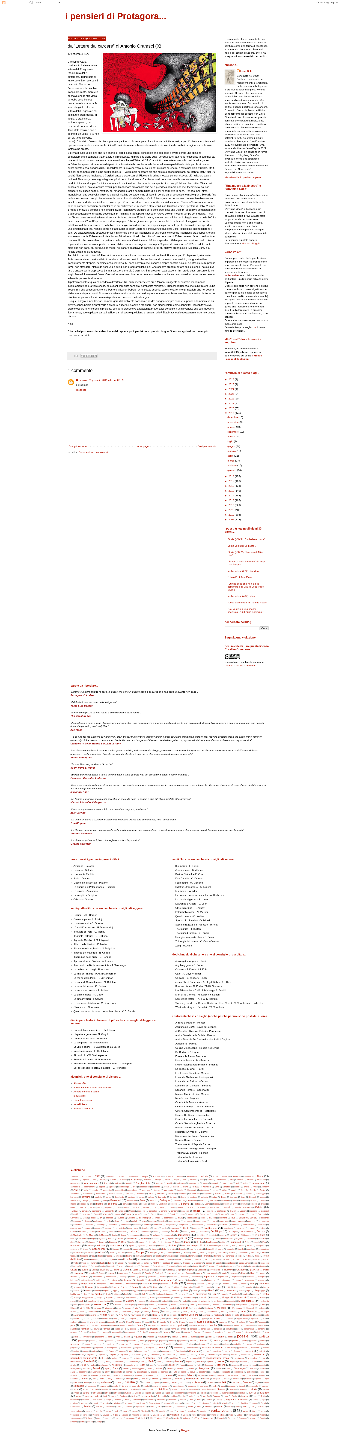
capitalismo (221, 1211)
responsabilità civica (217, 1357)
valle (117, 1411)
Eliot (233, 1246)
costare (196, 1228)
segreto (201, 1375)
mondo (184, 1307)
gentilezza (132, 1266)
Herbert (73, 1277)
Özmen (182, 1322)
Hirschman (97, 1277)
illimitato (163, 1277)
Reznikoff (89, 1361)
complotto (224, 1221)
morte (103, 1311)
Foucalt (236, 1259)
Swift (105, 1396)
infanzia (126, 1280)
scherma (251, 1372)
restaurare (239, 1358)
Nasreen (232, 1311)
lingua (248, 1291)
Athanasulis (192, 1190)
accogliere (133, 1176)
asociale (95, 1190)
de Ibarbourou (247, 1231)
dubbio (223, 1242)
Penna (173, 1329)
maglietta (109, 1298)
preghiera (136, 1344)
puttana (122, 1351)
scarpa (154, 1372)
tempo (108, 1400)
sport (76, 1389)
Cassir (154, 1214)
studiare (127, 1393)
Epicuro (115, 1249)
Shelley (206, 1379)
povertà (74, 1344)
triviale (225, 1403)
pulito (94, 1351)
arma (217, 1187)
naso (223, 1311)
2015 (231, 490)
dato (185, 1231)
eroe (191, 1249)
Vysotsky (130, 1418)
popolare (152, 1341)
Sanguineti (204, 1368)
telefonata (74, 1400)
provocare (242, 1348)
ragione (113, 1355)
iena (133, 1277)
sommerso (104, 1386)
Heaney (262, 1273)
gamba (209, 1263)
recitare (234, 1355)
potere (253, 1341)
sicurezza (237, 1379)
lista (85, 1294)
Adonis (204, 1176)
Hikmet (84, 1276)
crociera (82, 1231)
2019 (231, 413)
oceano (143, 1318)
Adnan (180, 1176)
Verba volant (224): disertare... (245, 571)
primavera (201, 1344)
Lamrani (207, 1287)
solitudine (92, 1386)
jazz (217, 1284)
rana (145, 1355)
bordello (174, 1204)
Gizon (126, 1270)
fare (264, 1252)
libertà (211, 1290)
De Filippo (216, 1231)
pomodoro (131, 1341)
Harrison (233, 1273)
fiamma (94, 1259)
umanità (168, 1407)
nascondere (212, 1311)
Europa (140, 1252)
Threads (257, 355)
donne (187, 1242)
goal (152, 1270)
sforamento (166, 1379)
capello (210, 1211)
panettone (84, 1325)
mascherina (105, 1301)
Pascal (192, 1325)
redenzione (245, 1355)
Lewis (194, 1291)
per (238, 1329)
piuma (193, 1337)
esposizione (263, 1249)
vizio (231, 1415)
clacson (212, 1218)
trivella (216, 1403)
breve (235, 1204)
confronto (158, 1225)
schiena (84, 1375)
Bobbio (99, 1204)
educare (101, 1245)
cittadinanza (192, 1218)
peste (178, 1332)
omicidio (193, 1318)
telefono (85, 1400)
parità (130, 1325)
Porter (203, 1340)
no (162, 1315)
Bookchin (163, 1204)
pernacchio (117, 1332)
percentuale (249, 1329)
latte (258, 1287)
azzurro (171, 1194)
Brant (207, 1204)
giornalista (230, 1266)
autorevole (87, 1194)
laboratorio (187, 1287)
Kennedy (115, 1287)
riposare (200, 1361)
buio (99, 1207)
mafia (266, 1294)
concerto (89, 1225)
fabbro (170, 1252)
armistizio (226, 1187)
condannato (126, 1225)
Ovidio (173, 1322)
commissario (174, 1221)
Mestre (216, 1305)
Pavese (106, 1329)
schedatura (238, 1372)
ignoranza (152, 1277)
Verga (254, 1411)
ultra (160, 1407)
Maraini (253, 1298)
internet (145, 1283)
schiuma (94, 1375)
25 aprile (74, 1176)
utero (245, 1407)
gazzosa (265, 1263)
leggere (135, 1291)
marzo (231, 460)
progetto (74, 1348)
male (152, 1298)
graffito (266, 1270)
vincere (146, 1415)
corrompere (133, 1228)
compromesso (238, 1221)
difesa (73, 1239)
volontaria (251, 1415)
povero (263, 1341)
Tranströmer (154, 1403)
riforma (168, 1361)
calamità (226, 1207)
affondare (249, 1176)
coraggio (108, 1228)
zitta (82, 1422)
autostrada (100, 1194)
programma (86, 1348)
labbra (176, 1287)
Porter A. (216, 1341)
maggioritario (87, 1298)
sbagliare (83, 1372)
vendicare (192, 1411)
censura (241, 1214)
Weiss (159, 1418)
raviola (192, 1355)
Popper (171, 1341)
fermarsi (217, 1256)
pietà (267, 1332)
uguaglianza (141, 1407)
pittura (184, 1337)
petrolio (187, 1332)
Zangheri (231, 1418)
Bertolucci (192, 1200)
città (180, 1218)
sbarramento (95, 1372)
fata (93, 1256)
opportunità (228, 1318)
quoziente (217, 1351)
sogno (266, 1382)
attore (215, 1190)
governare (228, 1270)
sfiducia (145, 1379)
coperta (88, 1228)
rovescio (235, 1365)
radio (81, 1355)
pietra (75, 1337)
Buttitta (180, 1207)
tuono (254, 1403)
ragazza (90, 1355)
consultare (211, 1225)
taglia (182, 1396)
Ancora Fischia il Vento (86, 1091)
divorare (102, 1242)
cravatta (240, 1228)
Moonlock (250, 1308)
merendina (162, 1305)
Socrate (235, 1382)
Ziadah (263, 1418)
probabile (237, 1344)
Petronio (197, 1332)
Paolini (104, 1325)
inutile (155, 1284)
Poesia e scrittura (83, 1108)
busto (162, 1207)
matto (184, 1301)
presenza (158, 1344)
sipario (156, 1382)
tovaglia (96, 1403)
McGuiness (219, 1301)
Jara (210, 1284)
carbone (253, 1211)
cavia (215, 1214)
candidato (153, 1211)
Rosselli (171, 1365)
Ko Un (125, 1287)
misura (128, 1308)
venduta (203, 1411)
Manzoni (241, 1297)
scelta (213, 1372)
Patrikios (85, 1329)
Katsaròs (78, 1287)
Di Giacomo (246, 1235)
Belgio (85, 1200)
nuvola (96, 1318)
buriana (136, 1207)
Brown (244, 1204)
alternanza (221, 1180)
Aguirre (86, 1180)
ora (264, 1318)
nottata (228, 1315)
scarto (174, 1372)
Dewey (233, 1235)
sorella (115, 1386)
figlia (112, 1259)
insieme (73, 1284)
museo (166, 1311)
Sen (243, 1375)
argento (176, 1187)
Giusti (94, 1270)
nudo (266, 1315)
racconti (248, 1351)
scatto (183, 1372)
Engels (85, 1249)
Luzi (214, 1294)
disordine (251, 1239)
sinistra (130, 1382)
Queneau (193, 1351)
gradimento (254, 1270)
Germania (145, 1266)
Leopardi (146, 1291)
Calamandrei (214, 1207)
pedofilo (143, 1329)
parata (113, 1325)
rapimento (155, 1355)
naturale (253, 1311)
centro (251, 1214)
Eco (264, 1242)
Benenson (131, 1200)
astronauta (168, 1190)
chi (101, 1218)
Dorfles (200, 1242)
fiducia (103, 1259)
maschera (92, 1301)
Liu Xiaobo (96, 1294)
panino (94, 1325)
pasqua (227, 1325)
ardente (156, 1187)
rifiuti (150, 1361)
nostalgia (218, 1315)
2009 (231, 519)
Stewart (232, 1389)
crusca (112, 1231)
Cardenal (265, 1211)
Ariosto (195, 1187)
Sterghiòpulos (207, 1389)
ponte (142, 1341)
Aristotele (207, 1187)
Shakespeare (192, 1378)
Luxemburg (201, 1294)
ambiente (75, 1183)
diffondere (83, 1239)
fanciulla (221, 1252)
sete (94, 1379)
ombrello (173, 1318)
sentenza (74, 1379)
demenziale (169, 1235)
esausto (230, 1249)
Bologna (112, 1203)
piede (258, 1332)
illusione (173, 1277)
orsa (121, 1322)
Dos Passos (211, 1242)
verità (263, 1411)
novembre (233, 422)
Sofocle (247, 1382)
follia (170, 1259)
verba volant (221, 1410)
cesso (93, 1218)
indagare (262, 1277)
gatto (255, 1263)
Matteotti (165, 1301)
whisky (176, 1418)
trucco (234, 1403)
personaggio (130, 1332)
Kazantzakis (102, 1287)
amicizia (118, 1183)
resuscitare (253, 1358)
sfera (128, 1379)
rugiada (262, 1365)
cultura (133, 1231)
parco (122, 1325)
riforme (178, 1361)
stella (183, 1389)
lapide (228, 1287)
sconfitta (138, 1375)
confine (137, 1225)
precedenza (110, 1344)
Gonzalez (202, 1270)
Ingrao (181, 1280)
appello (102, 1187)
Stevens (221, 1389)
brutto (72, 1207)
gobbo (160, 1270)
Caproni (243, 1211)
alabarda (147, 1180)
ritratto (73, 1365)
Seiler (210, 1375)
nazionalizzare (79, 1315)
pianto (229, 1332)
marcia (263, 1298)
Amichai (107, 1183)
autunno (129, 1194)
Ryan (107, 1368)
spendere (192, 1386)
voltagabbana (76, 1418)
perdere (73, 1332)
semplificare (233, 1375)
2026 (231, 379)
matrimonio (153, 1301)
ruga (254, 1365)
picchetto (249, 1332)
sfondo (155, 1379)
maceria (224, 1294)
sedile (180, 1375)
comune (251, 1221)
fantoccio (254, 1252)
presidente (170, 1344)
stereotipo (193, 1389)
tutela (119, 1407)
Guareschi (136, 1273)
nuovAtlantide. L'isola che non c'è (92, 1087)
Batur (223, 1197)
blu (91, 1204)
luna (190, 1294)
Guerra (170, 1273)
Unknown (82, 380)
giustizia (104, 1270)
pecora (133, 1329)
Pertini (142, 1332)
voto (99, 1418)
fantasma (243, 1252)
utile (252, 1407)
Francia (255, 1259)
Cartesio (107, 1214)
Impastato (209, 1276)
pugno (85, 1351)
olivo (163, 1318)
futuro (156, 1263)
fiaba (86, 1259)
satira (72, 1372)
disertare (228, 1239)
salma (125, 1368)
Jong (235, 1284)
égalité (131, 1246)
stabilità (115, 1389)
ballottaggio (261, 1194)
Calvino (259, 1207)
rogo (151, 1365)
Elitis (241, 1246)
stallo (152, 1389)
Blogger (185, 1430)
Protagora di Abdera (211, 1347)
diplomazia (172, 1239)
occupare (132, 1318)
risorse (220, 1361)
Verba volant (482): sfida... (242, 596)
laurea (266, 1287)
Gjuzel (135, 1270)
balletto (249, 1194)
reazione (223, 1355)
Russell (96, 1368)
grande (92, 1273)
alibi (184, 1180)
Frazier (266, 1259)
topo (264, 1400)
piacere (208, 1332)
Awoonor (141, 1194)
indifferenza (101, 1280)
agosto (231, 436)
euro (130, 1252)
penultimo (230, 1329)
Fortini (215, 1259)
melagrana (85, 1305)
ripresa (210, 1361)
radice (73, 1355)
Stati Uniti (163, 1389)
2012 (231, 505)
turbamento (75, 1407)
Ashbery (265, 1187)
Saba (115, 1368)
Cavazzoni (204, 1214)
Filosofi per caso (82, 1100)
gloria (144, 1270)
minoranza (109, 1308)
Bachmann (195, 1194)
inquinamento (225, 1280)
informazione (164, 1280)
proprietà (138, 1348)
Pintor (117, 1337)
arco (135, 1187)
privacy (226, 1344)
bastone (193, 1197)
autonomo (74, 1194)
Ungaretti (180, 1407)
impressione (237, 1277)
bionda (263, 1200)
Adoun (215, 1176)
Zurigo (99, 1422)
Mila (264, 1305)
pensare (193, 1329)
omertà (183, 1318)
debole (123, 1235)
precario (97, 1344)
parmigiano (152, 1325)
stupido (148, 1393)
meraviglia (129, 1305)
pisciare (175, 1337)
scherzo (262, 1372)
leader (89, 1291)
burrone (146, 1207)
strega (108, 1393)
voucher (108, 1418)
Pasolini (213, 1325)
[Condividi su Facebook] (92, 356)
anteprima (227, 1183)
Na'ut (193, 1311)
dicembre (233, 417)
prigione (181, 1344)
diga (93, 1239)
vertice (86, 1415)
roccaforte (130, 1365)
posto (244, 1341)
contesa (235, 1225)
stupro (167, 1393)
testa (199, 1400)
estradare (77, 1252)
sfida (136, 1379)
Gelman (94, 1266)
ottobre (231, 427)
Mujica (137, 1311)
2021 (231, 403)
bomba (126, 1204)
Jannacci (200, 1284)
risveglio (243, 1361)
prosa (161, 1347)
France (246, 1259)
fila (118, 1259)
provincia (231, 1348)
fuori (138, 1263)
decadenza (134, 1235)
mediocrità (264, 1301)
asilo (86, 1190)
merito (173, 1305)
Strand (85, 1393)
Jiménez (225, 1284)
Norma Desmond (189, 1315)
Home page (142, 446)
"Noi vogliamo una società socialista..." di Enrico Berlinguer (245, 610)
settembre (233, 431)
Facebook (231, 359)
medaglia (231, 1301)
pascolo (201, 1325)
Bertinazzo (180, 1200)
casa (137, 1214)
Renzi (162, 1358)
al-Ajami (112, 1180)
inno (190, 1280)
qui (254, 327)
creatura (251, 1228)
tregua (187, 1403)
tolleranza (243, 1399)
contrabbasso (248, 1225)
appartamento (90, 1187)
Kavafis (89, 1287)
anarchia (159, 1183)
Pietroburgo (87, 1337)
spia (223, 1386)
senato (252, 1375)
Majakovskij (131, 1298)
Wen (168, 1418)
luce (151, 1294)
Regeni (105, 1358)
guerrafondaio (212, 1273)
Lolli (143, 1294)
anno (205, 1183)
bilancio (243, 1200)
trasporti (167, 1403)
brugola (254, 1204)
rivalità (93, 1365)
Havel (252, 1273)
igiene (141, 1277)
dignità (101, 1239)
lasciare (237, 1287)
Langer (218, 1287)
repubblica (174, 1358)
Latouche (248, 1287)
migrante (254, 1305)
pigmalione (99, 1337)
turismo (99, 1407)
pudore (76, 1351)
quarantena (167, 1351)
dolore (133, 1242)
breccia (216, 1204)
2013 (231, 500)
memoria (100, 1304)
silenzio (76, 1382)
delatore (156, 1235)
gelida (84, 1266)
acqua (145, 1176)
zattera (253, 1418)
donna (177, 1242)
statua (174, 1389)
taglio (191, 1396)
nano (201, 1311)
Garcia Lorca (244, 1263)
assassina (107, 1190)
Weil (151, 1418)
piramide (150, 1337)
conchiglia (101, 1225)
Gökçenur (189, 1270)
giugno (231, 446)
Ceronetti (262, 1214)
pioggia (127, 1337)
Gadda (176, 1263)
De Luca (261, 1231)
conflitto (147, 1225)
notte (237, 1315)
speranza (204, 1386)
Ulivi (152, 1407)
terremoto (148, 1400)
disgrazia (239, 1239)
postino (235, 1341)
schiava (73, 1375)
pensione (218, 1329)
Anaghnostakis (143, 1183)
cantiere (174, 1211)
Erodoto (182, 1249)
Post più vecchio (207, 446)
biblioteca (214, 1200)
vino (164, 1415)
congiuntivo (171, 1225)
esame (221, 1249)
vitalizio (203, 1415)
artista (246, 1187)
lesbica (156, 1291)
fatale (100, 1256)
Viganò (125, 1415)
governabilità (214, 1270)
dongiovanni (166, 1242)
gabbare (166, 1263)
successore (179, 1393)
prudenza (255, 1348)
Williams (186, 1418)
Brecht (226, 1204)
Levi (186, 1290)
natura (243, 1311)
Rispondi (81, 389)
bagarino (207, 1194)
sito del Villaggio (251, 243)
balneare (74, 1197)
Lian (203, 1291)
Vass (153, 1411)
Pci (125, 1329)
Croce (73, 1231)
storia (254, 1389)
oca (122, 1318)
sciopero (128, 1375)
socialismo (197, 1382)
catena (163, 1214)
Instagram (243, 359)
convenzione (75, 1228)
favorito (129, 1256)
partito (181, 1325)
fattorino (119, 1256)
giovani (242, 1266)
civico (202, 1218)
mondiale (173, 1308)
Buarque (82, 1207)
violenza (174, 1415)
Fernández (229, 1256)
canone (164, 1211)
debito (114, 1235)
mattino (175, 1301)
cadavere (201, 1207)
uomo (220, 1406)
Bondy (135, 1204)
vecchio (162, 1411)
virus (194, 1415)
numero (76, 1318)
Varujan (144, 1411)
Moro (82, 1311)
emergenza (261, 1246)
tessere (183, 1400)
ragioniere (124, 1355)
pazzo (117, 1329)
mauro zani (79, 1095)
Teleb (263, 1396)
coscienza (175, 1228)
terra (127, 1400)
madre (246, 1294)
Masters (130, 1301)
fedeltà (149, 1256)
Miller (88, 1308)
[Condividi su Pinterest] (95, 356)
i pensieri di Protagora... (115, 16)
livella (108, 1294)
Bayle (243, 1197)
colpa (126, 1221)
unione (190, 1407)
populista (182, 1341)
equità (145, 1249)
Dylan (247, 1242)
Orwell (129, 1322)
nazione (92, 1315)
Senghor (262, 1375)
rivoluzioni (117, 1365)
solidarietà (78, 1386)
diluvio (110, 1239)
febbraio (232, 465)
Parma (140, 1325)
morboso (262, 1308)
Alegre (176, 1180)
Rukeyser (74, 1368)
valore (125, 1411)
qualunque (142, 1351)
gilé (203, 1266)
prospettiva (178, 1348)
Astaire (157, 1190)
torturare (85, 1403)
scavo (192, 1372)
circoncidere (169, 1218)
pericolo (93, 1332)
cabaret (190, 1207)
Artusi (255, 1187)
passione (250, 1325)
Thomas (208, 1400)
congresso (183, 1225)
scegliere (203, 1372)
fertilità (248, 1256)
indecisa (74, 1280)
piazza (238, 1332)
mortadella (92, 1311)
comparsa (188, 1221)
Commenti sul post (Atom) (93, 452)
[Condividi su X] (89, 356)
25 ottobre (86, 1176)
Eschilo (240, 1249)
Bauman (233, 1197)
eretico (173, 1249)
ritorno (263, 1361)
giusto (116, 1270)
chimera (109, 1218)
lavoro (76, 1290)
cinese (157, 1218)
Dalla (156, 1231)
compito (213, 1221)
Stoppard (243, 1389)
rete (263, 1358)
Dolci (123, 1242)
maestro (255, 1294)
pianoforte (219, 1332)
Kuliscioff (146, 1287)
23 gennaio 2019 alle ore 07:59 (106, 380)
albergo (158, 1180)
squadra (104, 1389)
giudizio (85, 1270)
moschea (114, 1311)
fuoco (130, 1263)
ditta (72, 1242)
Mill (81, 1308)
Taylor (234, 1396)
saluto (169, 1368)
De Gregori (232, 1231)
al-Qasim (135, 1179)
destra (223, 1235)
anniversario (194, 1183)
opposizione (242, 1318)
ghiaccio (172, 1266)
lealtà (97, 1291)
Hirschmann (111, 1277)
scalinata (118, 1372)
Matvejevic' (205, 1301)
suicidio (203, 1393)
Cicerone (131, 1218)
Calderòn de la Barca (243, 1207)
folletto (161, 1259)
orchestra (74, 1322)
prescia (147, 1344)
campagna (96, 1211)
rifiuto (159, 1361)
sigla (267, 1379)
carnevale (86, 1214)
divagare (81, 1242)
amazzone (261, 1180)
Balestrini (238, 1194)
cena (232, 1214)
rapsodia (182, 1355)
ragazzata (102, 1355)
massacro (117, 1301)
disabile (197, 1239)
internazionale (132, 1284)
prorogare (150, 1348)
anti (237, 1183)
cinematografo (145, 1218)
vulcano (118, 1418)
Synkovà (123, 1396)
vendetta (180, 1411)
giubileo (262, 1266)
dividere (91, 1242)
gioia (221, 1266)
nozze (258, 1315)
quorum (206, 1351)
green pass (123, 1273)
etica (101, 1252)
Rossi (182, 1365)
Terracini (137, 1400)
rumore (86, 1368)
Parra (172, 1325)
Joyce (243, 1284)
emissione (74, 1249)
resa (184, 1358)
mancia (177, 1298)
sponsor (265, 1386)
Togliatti (230, 1399)
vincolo (156, 1415)
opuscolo (255, 1318)
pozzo (87, 1344)
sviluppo (264, 1392)
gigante (195, 1266)
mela (75, 1305)
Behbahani (74, 1200)
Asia (75, 1190)
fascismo (84, 1256)
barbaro (151, 1197)
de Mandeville (76, 1235)
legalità (106, 1291)
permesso (104, 1332)
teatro (244, 1396)
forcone (188, 1259)
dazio (193, 1231)
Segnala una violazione (240, 637)
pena (164, 1329)
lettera (165, 1291)
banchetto (119, 1197)
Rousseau (208, 1365)
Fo (146, 1259)
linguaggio (260, 1290)
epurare (136, 1249)
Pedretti (154, 1329)
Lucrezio (181, 1294)
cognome (77, 1221)
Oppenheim (215, 1318)
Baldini (227, 1194)
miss (119, 1308)
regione (115, 1358)
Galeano (186, 1263)
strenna (117, 1393)
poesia (230, 1337)
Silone (86, 1382)
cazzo (224, 1214)
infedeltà (140, 1280)
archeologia (124, 1187)
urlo (237, 1407)
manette (214, 1298)
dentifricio (201, 1235)
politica (264, 1336)
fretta (75, 1263)
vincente (135, 1415)
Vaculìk (99, 1411)
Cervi (85, 1218)
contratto (262, 1225)
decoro (146, 1235)
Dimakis (120, 1239)
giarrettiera (184, 1266)
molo (163, 1308)
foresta (198, 1259)
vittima (213, 1415)
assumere (146, 1190)
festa (257, 1256)
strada (266, 1389)
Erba (164, 1249)
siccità (227, 1379)
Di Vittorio (260, 1235)
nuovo (86, 1318)
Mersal (183, 1305)
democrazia (184, 1234)
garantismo (230, 1263)
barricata (162, 1197)
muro (146, 1311)
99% (97, 1176)
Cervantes (74, 1218)
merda (151, 1305)
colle (109, 1221)
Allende (210, 1180)
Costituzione (210, 1228)
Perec (83, 1332)
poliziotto (82, 1341)
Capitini (233, 1211)
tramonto (128, 1403)
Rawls (201, 1355)
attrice (224, 1190)
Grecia (111, 1273)
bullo (118, 1207)
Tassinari (216, 1396)
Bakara (218, 1194)
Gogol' (179, 1270)
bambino (86, 1197)
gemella (111, 1266)
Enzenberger (99, 1248)
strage (76, 1393)
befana (263, 1197)
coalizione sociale (248, 1218)
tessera (172, 1400)
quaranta (155, 1351)
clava (233, 1218)
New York (123, 1315)
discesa (207, 1239)
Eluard (249, 1246)
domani (142, 1242)
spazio (155, 1386)
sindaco (118, 1382)
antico (245, 1183)
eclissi (256, 1242)
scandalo (129, 1372)
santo (227, 1368)
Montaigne (208, 1308)
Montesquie (237, 1308)
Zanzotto (242, 1418)
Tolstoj (255, 1400)
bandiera (131, 1197)
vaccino (88, 1411)
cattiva (182, 1214)
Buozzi (126, 1207)
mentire (118, 1305)
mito (136, 1308)
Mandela (202, 1297)
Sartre (263, 1368)
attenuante (204, 1190)
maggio (231, 451)
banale (108, 1197)
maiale (120, 1298)
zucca (90, 1422)
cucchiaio (122, 1231)
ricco (100, 1361)
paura (96, 1329)
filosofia (127, 1259)
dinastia (154, 1239)
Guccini (148, 1273)
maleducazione (163, 1298)
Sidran (248, 1379)
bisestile (82, 1204)
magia (99, 1298)
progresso (98, 1348)
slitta (174, 1382)
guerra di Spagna (185, 1273)
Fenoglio (182, 1256)
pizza (201, 1337)
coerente (265, 1218)
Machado (236, 1294)
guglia (224, 1273)
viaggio (106, 1415)
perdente (262, 1329)
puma (102, 1351)
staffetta (134, 1389)
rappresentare (169, 1355)
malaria (143, 1298)
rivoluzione (103, 1365)
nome (175, 1315)
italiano (190, 1284)
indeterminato (87, 1280)
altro (232, 1180)
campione (121, 1211)
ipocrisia (164, 1284)
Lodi (126, 1294)
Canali (132, 1211)
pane (72, 1325)
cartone (117, 1214)
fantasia (231, 1252)
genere (122, 1266)
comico (162, 1221)
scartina (164, 1372)
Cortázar (146, 1228)
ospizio (138, 1322)
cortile (164, 1228)
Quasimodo (181, 1351)
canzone (185, 1211)
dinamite (144, 1239)
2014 (231, 495)
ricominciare (118, 1361)
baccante (182, 1194)
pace (191, 1322)
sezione (119, 1379)
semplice (220, 1375)
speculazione (179, 1386)
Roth (199, 1365)
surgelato (241, 1393)
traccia (106, 1403)
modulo (145, 1308)
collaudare (98, 1221)
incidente (250, 1277)
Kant (252, 1283)
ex (162, 1252)
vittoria (222, 1415)
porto (226, 1341)
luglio (230, 441)
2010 (231, 514)
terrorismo (161, 1400)
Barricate (173, 1197)
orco (84, 1322)
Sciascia (116, 1375)
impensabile (223, 1277)
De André (203, 1231)
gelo (103, 1266)
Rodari (142, 1365)
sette (102, 1379)
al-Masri (123, 1180)
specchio (166, 1386)
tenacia (118, 1400)
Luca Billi (246, 71)
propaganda (112, 1348)
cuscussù (146, 1231)
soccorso (184, 1382)
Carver (127, 1214)
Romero (160, 1365)
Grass (101, 1273)
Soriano (125, 1386)
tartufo (206, 1396)
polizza (92, 1341)
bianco (203, 1200)
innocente (199, 1280)
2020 (231, 408)
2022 (231, 398)
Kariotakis (263, 1283)
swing (113, 1396)
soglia (257, 1382)
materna (141, 1301)
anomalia (215, 1183)
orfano (92, 1322)
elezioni (172, 1245)
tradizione (116, 1403)
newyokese (136, 1315)
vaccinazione (76, 1411)
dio (163, 1239)
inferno (151, 1280)
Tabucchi (162, 1396)
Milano (73, 1308)
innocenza (211, 1280)
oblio (115, 1318)
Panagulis (261, 1322)
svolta (78, 1396)
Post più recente (78, 446)
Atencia (180, 1190)
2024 (231, 389)
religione (150, 1358)
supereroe (213, 1393)
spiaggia (231, 1386)
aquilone (112, 1187)
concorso (113, 1225)
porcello (193, 1341)
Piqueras (137, 1337)
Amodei (129, 1183)
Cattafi (172, 1214)
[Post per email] (75, 356)
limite (241, 1291)
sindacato (106, 1382)
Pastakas (262, 1325)
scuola (169, 1375)
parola (163, 1325)
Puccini (266, 1348)
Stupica (138, 1393)
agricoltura (74, 1180)
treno (196, 1403)
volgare (240, 1415)
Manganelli (227, 1297)
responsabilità (196, 1358)
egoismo (141, 1246)
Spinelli (242, 1386)
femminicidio (169, 1256)
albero (167, 1180)
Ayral (150, 1194)
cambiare (74, 1211)
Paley (233, 1322)
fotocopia (225, 1259)
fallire (194, 1252)
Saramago (239, 1368)
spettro (215, 1386)
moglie (154, 1308)
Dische (218, 1239)
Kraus (135, 1287)
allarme (193, 1180)
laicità (197, 1287)
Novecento (247, 1315)
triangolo (205, 1403)
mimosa (97, 1308)
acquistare (157, 1176)
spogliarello (253, 1386)
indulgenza (114, 1280)
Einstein (152, 1246)
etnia (112, 1252)
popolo (162, 1341)
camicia (85, 1211)
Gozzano (241, 1270)
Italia (175, 1283)
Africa (260, 1176)
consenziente (197, 1225)
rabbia (227, 1351)
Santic (219, 1368)
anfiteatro (181, 1183)
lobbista (117, 1294)
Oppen (204, 1318)
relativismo (137, 1358)
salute (159, 1368)
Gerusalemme (159, 1266)
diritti (183, 1238)
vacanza (262, 1407)
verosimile (74, 1415)
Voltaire (89, 1418)
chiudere (120, 1218)
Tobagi (219, 1400)
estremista (89, 1252)
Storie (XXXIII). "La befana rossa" (246, 539)
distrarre (262, 1239)
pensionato (205, 1329)
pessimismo (154, 1332)
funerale (121, 1263)
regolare (125, 1358)
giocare (212, 1266)
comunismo (264, 1221)
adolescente (192, 1176)
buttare (171, 1207)
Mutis (185, 1311)
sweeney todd (92, 1396)
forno (207, 1259)
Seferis (190, 1375)
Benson (153, 1200)
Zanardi (220, 1418)
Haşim (244, 1273)
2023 (231, 393)
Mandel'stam (189, 1298)
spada (146, 1386)
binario (253, 1200)
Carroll (97, 1214)
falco (178, 1252)
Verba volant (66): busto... (242, 545)
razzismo (212, 1355)
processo (249, 1344)
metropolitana (241, 1305)
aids (94, 1180)
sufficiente (191, 1393)
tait (198, 1396)
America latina (91, 1183)
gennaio (232, 470)
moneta (197, 1308)
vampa (135, 1411)
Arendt (166, 1187)
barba (141, 1197)
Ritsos (82, 1365)
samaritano (180, 1368)
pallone (242, 1322)
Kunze (156, 1287)
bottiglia (198, 1204)
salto (150, 1368)
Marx (81, 1301)
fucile (102, 1263)
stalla (144, 1389)
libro (221, 1291)
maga (76, 1298)
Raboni (237, 1351)
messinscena (203, 1305)
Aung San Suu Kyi (248, 1190)
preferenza (123, 1344)
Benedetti (115, 1200)
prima (191, 1344)
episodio (126, 1249)
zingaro (73, 1422)
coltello (135, 1221)
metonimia (227, 1305)
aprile (230, 455)
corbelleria (120, 1228)
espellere (251, 1249)
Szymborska (147, 1396)
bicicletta (225, 1200)
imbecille (184, 1277)
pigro (110, 1337)
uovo (229, 1407)
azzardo (160, 1194)
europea (153, 1252)
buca (92, 1207)
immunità (196, 1277)
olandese (154, 1318)
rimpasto (189, 1361)
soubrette (136, 1386)
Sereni (85, 1378)
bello (105, 1200)
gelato (76, 1266)
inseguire (262, 1280)
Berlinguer (165, 1200)
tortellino (74, 1403)
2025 (231, 384)
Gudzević (159, 1273)
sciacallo (105, 1375)
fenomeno (193, 1256)
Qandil (132, 1351)
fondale (178, 1259)
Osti (154, 1322)
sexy (110, 1379)
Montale (221, 1307)
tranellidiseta (80, 1104)
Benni (142, 1200)
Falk (186, 1252)
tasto (226, 1396)
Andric (170, 1183)
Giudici (74, 1270)
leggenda (125, 1291)
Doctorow (113, 1242)
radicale (262, 1351)
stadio (124, 1389)
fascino (73, 1256)
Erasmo (155, 1249)
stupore (157, 1393)
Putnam (112, 1351)
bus (154, 1207)
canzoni (196, 1210)
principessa (215, 1344)
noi (168, 1315)
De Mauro (90, 1235)
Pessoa (166, 1332)
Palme (251, 1322)
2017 (231, 481)
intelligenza (101, 1284)
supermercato (228, 1393)
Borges (185, 1203)
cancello (141, 1211)
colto (144, 1221)
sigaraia (257, 1379)
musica (176, 1311)
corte (156, 1228)
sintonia (147, 1382)
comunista (77, 1225)
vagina (108, 1411)
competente (201, 1221)
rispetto (233, 1361)
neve (113, 1315)
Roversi (221, 1364)
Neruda (103, 1315)
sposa (85, 1389)
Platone (220, 1337)
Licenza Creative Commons (240, 665)
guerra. (199, 1273)
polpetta (109, 1341)
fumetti (111, 1263)
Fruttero (93, 1263)
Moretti (73, 1311)
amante (250, 1180)
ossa (147, 1322)
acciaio (122, 1176)
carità (75, 1214)
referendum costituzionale (83, 1358)
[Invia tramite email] (82, 356)
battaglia (204, 1197)
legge (115, 1291)
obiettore (106, 1318)
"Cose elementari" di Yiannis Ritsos (247, 602)
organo (102, 1322)
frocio (83, 1263)
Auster (263, 1190)
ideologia (123, 1277)
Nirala (154, 1315)
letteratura (176, 1291)
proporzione (126, 1348)
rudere (245, 1365)
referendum (259, 1354)
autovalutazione (115, 1194)
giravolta (251, 1266)
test (191, 1400)
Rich (107, 1361)
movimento (126, 1311)
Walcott (141, 1418)
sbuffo (108, 1372)
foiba (153, 1259)
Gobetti (169, 1270)
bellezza (95, 1200)
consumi (223, 1224)
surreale (252, 1393)
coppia (98, 1228)
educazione (116, 1245)
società (222, 1382)
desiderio (213, 1235)
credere (262, 1228)
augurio (234, 1190)
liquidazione (75, 1294)
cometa (152, 1221)
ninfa (147, 1315)
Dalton (165, 1231)
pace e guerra (205, 1321)
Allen (202, 1180)
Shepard (216, 1379)
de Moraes (103, 1235)
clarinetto (223, 1218)
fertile (240, 1256)
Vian (115, 1415)
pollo (101, 1341)
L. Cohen (166, 1287)
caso (145, 1214)
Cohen (88, 1221)
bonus (144, 1204)
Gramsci (78, 1273)
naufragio (265, 1311)
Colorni (117, 1221)
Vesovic (96, 1415)
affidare (225, 1176)
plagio (209, 1337)
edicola (91, 1246)
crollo (92, 1231)
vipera (185, 1415)
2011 (231, 510)
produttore (261, 1344)
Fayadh (139, 1256)
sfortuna (178, 1379)
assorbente (133, 1190)
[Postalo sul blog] (85, 356)
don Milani (153, 1242)
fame (202, 1252)
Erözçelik (210, 1249)
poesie (242, 1336)
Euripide (121, 1252)
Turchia (87, 1406)
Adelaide (169, 1176)
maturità (193, 1301)
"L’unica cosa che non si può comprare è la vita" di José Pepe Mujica (246, 586)
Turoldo (109, 1407)
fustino (146, 1263)
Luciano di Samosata (165, 1294)
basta (183, 1197)
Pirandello (162, 1337)
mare (72, 1301)
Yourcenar (208, 1418)
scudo (159, 1375)
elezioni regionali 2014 (218, 1246)
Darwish (175, 1231)
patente (73, 1329)
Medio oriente (246, 1300)
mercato (141, 1305)
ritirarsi (254, 1361)
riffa (142, 1361)
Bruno (263, 1204)
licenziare (231, 1291)
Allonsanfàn (80, 1083)
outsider (163, 1322)
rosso (190, 1365)
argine (185, 1187)
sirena (165, 1382)
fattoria (109, 1256)
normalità (206, 1315)
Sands (191, 1368)
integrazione (87, 1283)
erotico (200, 1249)
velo (171, 1411)
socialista (211, 1382)
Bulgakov (108, 1207)
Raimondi (136, 1355)
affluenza (236, 1176)
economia (75, 1245)
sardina (253, 1368)
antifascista (75, 1187)
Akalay (103, 1180)
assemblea (120, 1190)
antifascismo (258, 1183)
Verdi (245, 1411)
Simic (94, 1382)
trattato (178, 1403)
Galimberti (198, 1263)
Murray (155, 1311)
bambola (98, 1197)
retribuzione (75, 1361)
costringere (228, 1228)
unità (199, 1407)
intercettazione (116, 1284)
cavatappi (192, 1214)
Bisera (73, 1204)
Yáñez (196, 1418)
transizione (140, 1403)
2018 (231, 476)
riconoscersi (132, 1361)
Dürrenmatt (235, 1242)
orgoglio (111, 1322)
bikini (235, 1200)
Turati (263, 1403)
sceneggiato (224, 1372)
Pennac (183, 1329)
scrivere (149, 1375)
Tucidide (244, 1403)
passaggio (238, 1325)
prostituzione (192, 1348)
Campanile (109, 1211)
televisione (97, 1400)
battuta (214, 1197)
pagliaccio (223, 1322)
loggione (135, 1294)
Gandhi (219, 1263)
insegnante (249, 1280)
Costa (186, 1228)
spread (95, 1389)
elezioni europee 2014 (193, 1245)
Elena (161, 1246)
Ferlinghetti (206, 1256)
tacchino (173, 1396)
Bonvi (152, 1204)
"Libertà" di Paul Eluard (240, 577)
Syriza (134, 1396)
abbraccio (110, 1176)
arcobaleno (145, 1187)
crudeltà (101, 1231)
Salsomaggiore (138, 1368)
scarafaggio (142, 1372)
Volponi (263, 1415)
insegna (238, 1280)
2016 (231, 485)
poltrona (120, 1341)
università (209, 1407)
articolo (237, 1187)
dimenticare (132, 1239)
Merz (192, 1305)
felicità (158, 1256)
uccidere (128, 1407)
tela (255, 1396)
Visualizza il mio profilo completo (243, 177)
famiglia (211, 1252)
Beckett (252, 1197)
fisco (140, 1259)
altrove (240, 1180)
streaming (97, 1393)
